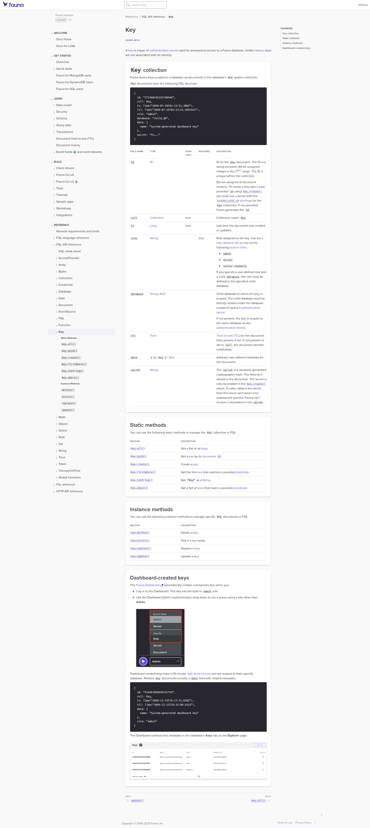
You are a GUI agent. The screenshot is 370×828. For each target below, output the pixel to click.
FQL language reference (72, 238)
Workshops (63, 208)
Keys (137, 40)
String (62, 450)
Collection (65, 278)
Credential (66, 285)
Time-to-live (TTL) (228, 335)
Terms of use (285, 823)
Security (61, 112)
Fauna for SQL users (69, 89)
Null (162, 294)
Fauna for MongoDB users (73, 75)
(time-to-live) (199, 673)
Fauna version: (65, 15)
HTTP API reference (69, 491)
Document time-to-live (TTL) (75, 138)
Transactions (64, 132)
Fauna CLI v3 (65, 181)
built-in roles (238, 247)
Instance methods (293, 43)
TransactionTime (69, 470)
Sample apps (64, 201)
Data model (64, 105)
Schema (61, 118)
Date (62, 298)
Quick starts (64, 68)
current (61, 20)
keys (204, 448)
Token (63, 464)
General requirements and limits (77, 231)
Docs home (63, 39)
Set (61, 444)
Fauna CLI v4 (65, 175)
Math (62, 417)
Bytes (62, 271)
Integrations (64, 215)
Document (66, 305)
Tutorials (62, 195)
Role (62, 437)
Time (62, 457)
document (211, 456)
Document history (68, 145)
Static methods (291, 38)
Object (63, 424)
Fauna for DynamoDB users (74, 82)
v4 (70, 20)
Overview (62, 62)
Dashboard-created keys (296, 48)
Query (63, 430)
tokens (259, 50)
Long (153, 225)
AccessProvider (69, 258)
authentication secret (163, 50)
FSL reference (65, 484)
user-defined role (227, 243)
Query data (63, 125)
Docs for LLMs (65, 46)
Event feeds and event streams (79, 152)
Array (62, 265)
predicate (242, 472)
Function (65, 325)
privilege (234, 200)
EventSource (67, 312)
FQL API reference (68, 244)
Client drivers (65, 168)
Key (61, 332)
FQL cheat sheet (70, 251)
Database (65, 291)
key (130, 50)
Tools (59, 188)
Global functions (70, 477)
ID (151, 162)
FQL (61, 318)
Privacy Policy (303, 823)
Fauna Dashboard (148, 585)
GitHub (363, 5)
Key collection (291, 33)
